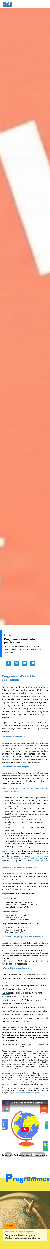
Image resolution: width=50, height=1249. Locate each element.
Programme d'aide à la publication (23, 1226)
